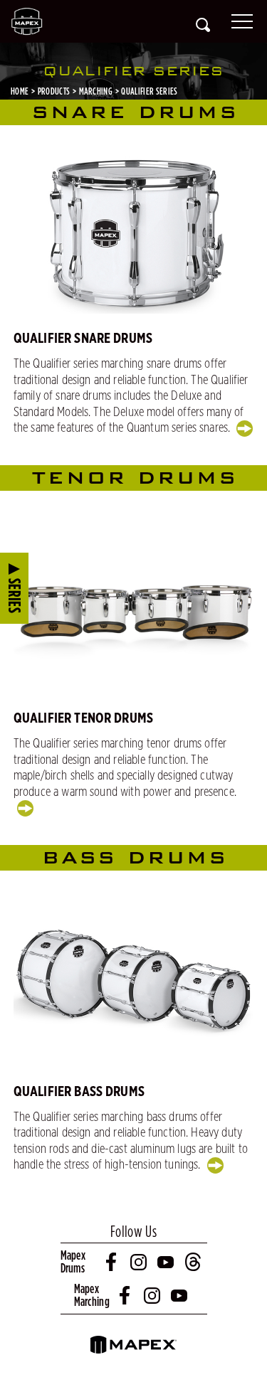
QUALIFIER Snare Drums (83, 338)
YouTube (166, 1262)
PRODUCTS (54, 91)
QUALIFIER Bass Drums (79, 1092)
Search (203, 25)
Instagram (139, 1262)
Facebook (112, 1262)
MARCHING (96, 91)
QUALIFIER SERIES (149, 91)
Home (19, 91)
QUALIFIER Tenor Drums (83, 718)
